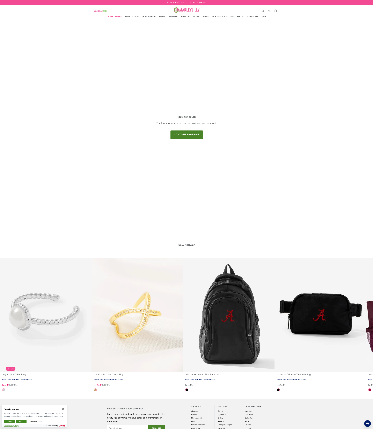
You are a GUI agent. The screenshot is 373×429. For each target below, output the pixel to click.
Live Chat (248, 411)
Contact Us (249, 414)
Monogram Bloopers (225, 425)
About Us (194, 411)
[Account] (269, 11)
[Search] (263, 11)
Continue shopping (186, 134)
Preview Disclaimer (198, 425)
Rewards (221, 421)
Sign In (220, 411)
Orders (220, 418)
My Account (222, 414)
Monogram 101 (196, 418)
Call (246, 418)
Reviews (194, 414)
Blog (193, 421)
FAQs (247, 421)
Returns (248, 425)
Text (251, 418)
